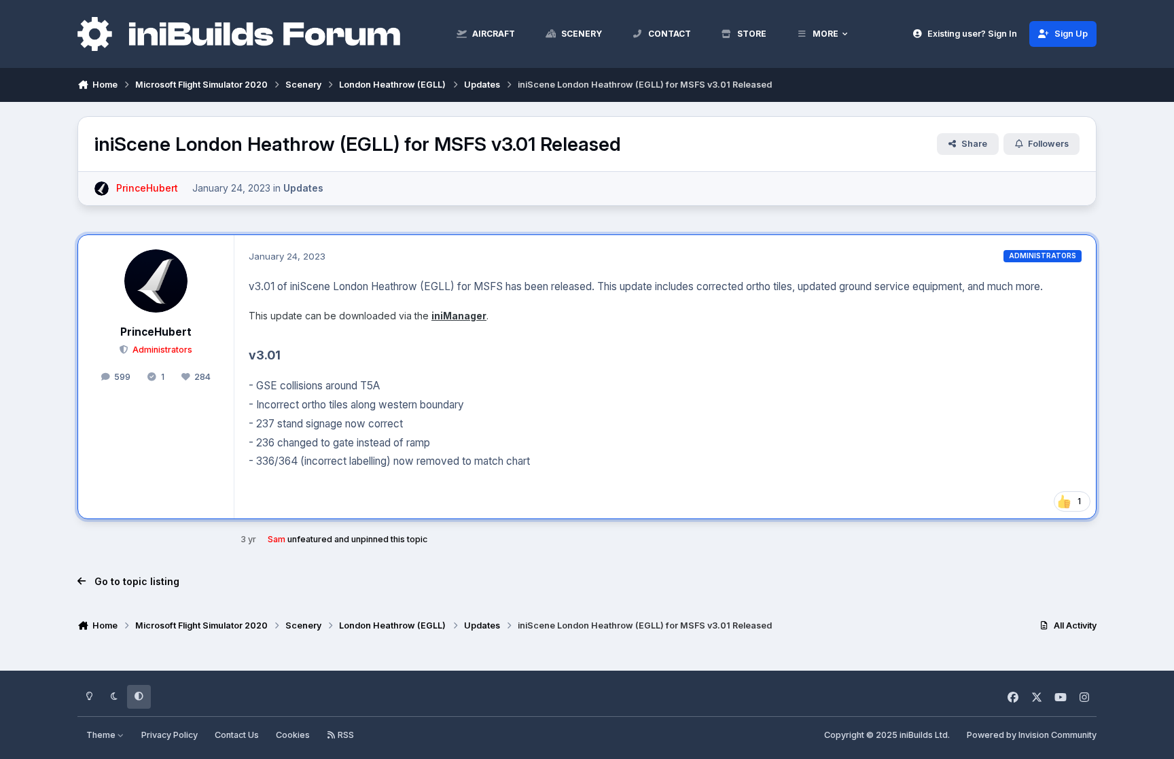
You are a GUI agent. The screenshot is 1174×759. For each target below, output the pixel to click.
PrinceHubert (156, 331)
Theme (102, 735)
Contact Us (237, 735)
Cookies (293, 735)
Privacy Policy (169, 735)
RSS (345, 735)
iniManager (458, 315)
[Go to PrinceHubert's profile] (101, 188)
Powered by (1032, 735)
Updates (303, 188)
